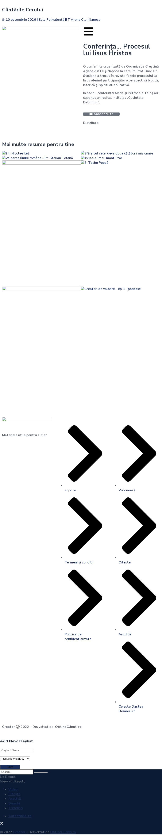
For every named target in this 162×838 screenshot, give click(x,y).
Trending (15, 808)
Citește (14, 794)
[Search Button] (41, 772)
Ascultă (14, 798)
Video (13, 789)
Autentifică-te (19, 816)
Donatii (14, 803)
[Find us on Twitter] (1, 824)
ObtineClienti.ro (68, 726)
